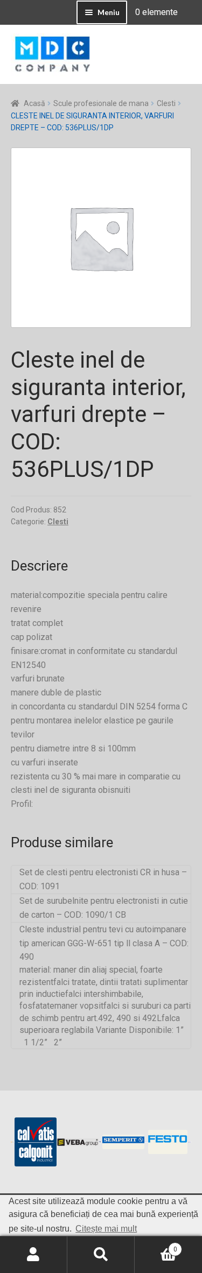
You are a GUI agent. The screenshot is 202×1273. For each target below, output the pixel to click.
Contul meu (33, 1254)
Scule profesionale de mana (101, 103)
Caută (101, 1254)
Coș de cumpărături (156, 1245)
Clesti (166, 103)
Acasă (34, 103)
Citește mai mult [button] (106, 1228)
